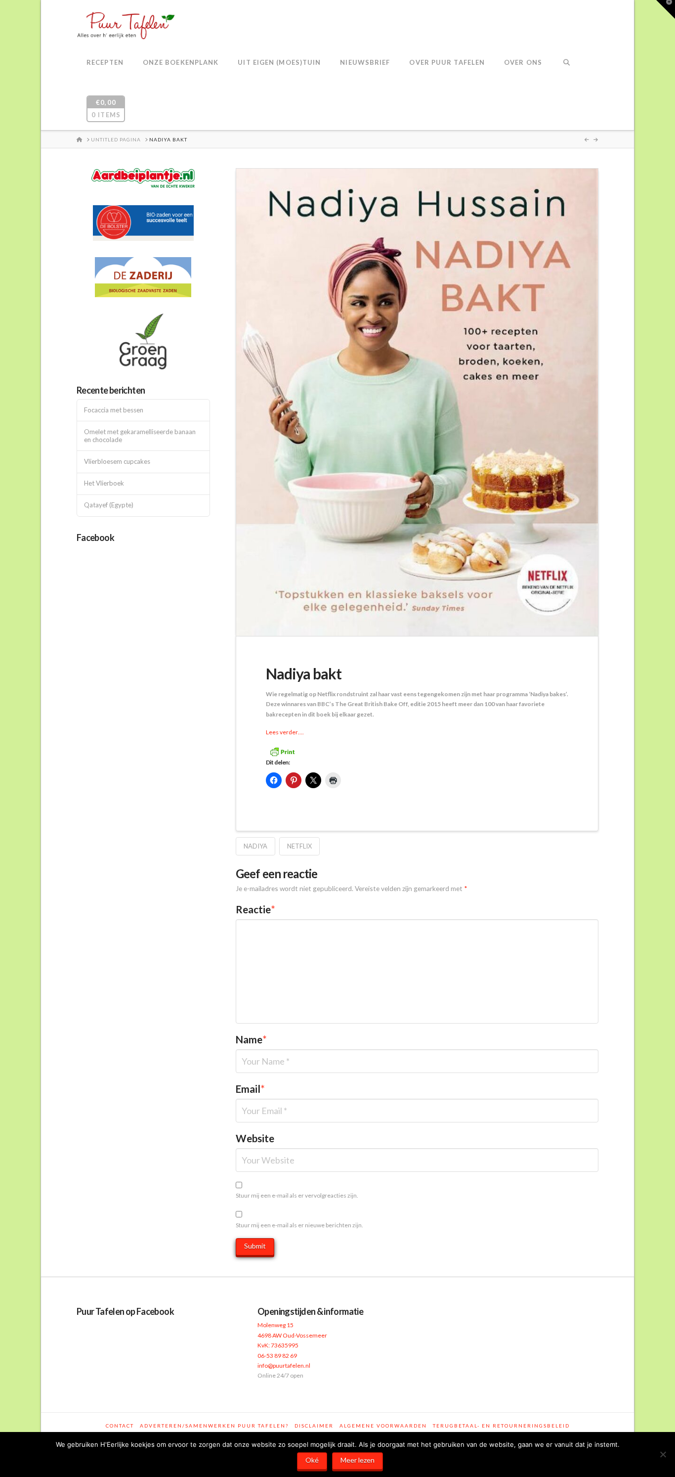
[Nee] (663, 1454)
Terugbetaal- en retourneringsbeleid (501, 1426)
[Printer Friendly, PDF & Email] (282, 751)
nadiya (255, 846)
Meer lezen (357, 1460)
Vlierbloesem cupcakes (117, 461)
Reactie (255, 909)
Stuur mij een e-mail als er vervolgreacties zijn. (297, 1195)
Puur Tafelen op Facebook (125, 1311)
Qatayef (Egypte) (108, 505)
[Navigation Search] (566, 63)
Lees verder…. (285, 732)
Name (251, 1039)
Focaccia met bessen (113, 410)
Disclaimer (314, 1426)
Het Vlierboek (104, 483)
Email (250, 1089)
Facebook (95, 537)
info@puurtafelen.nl (283, 1365)
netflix (299, 846)
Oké (312, 1460)
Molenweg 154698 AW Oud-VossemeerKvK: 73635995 (292, 1335)
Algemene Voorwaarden (383, 1426)
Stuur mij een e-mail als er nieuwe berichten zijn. (299, 1225)
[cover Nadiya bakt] (417, 401)
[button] (665, 9)
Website (255, 1138)
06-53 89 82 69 (277, 1355)
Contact (120, 1426)
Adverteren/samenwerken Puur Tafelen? (214, 1426)
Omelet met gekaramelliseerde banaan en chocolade (140, 436)
